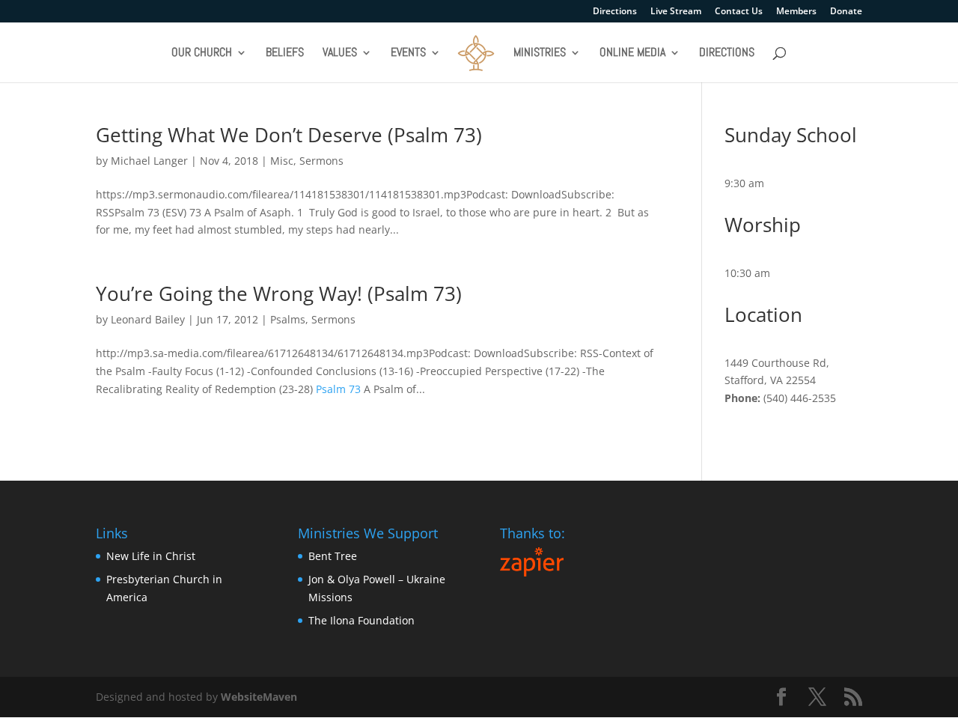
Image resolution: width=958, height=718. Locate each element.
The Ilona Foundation (361, 620)
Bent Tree (332, 556)
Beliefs (285, 53)
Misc (281, 160)
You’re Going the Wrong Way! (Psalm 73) (279, 293)
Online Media (632, 53)
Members (796, 12)
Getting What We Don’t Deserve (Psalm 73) (289, 134)
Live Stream (675, 12)
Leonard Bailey (148, 319)
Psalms (287, 319)
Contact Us (739, 12)
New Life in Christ (150, 556)
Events (408, 53)
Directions (615, 12)
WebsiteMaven (259, 697)
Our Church (201, 53)
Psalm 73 (338, 389)
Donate (846, 12)
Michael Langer (149, 160)
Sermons (321, 160)
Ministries (539, 53)
